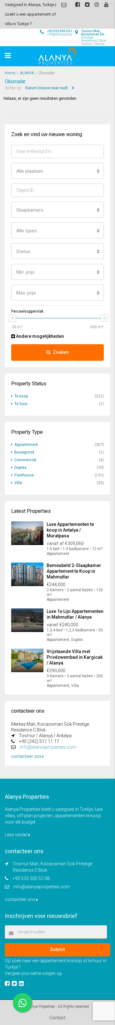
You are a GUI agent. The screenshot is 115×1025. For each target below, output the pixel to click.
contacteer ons (26, 756)
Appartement (26, 444)
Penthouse (24, 475)
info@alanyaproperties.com (48, 747)
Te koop (21, 396)
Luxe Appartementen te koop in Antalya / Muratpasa (70, 530)
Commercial (25, 460)
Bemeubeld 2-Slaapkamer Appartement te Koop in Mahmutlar (74, 571)
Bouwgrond (24, 452)
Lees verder (16, 834)
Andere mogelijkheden (39, 336)
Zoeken (61, 352)
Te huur (20, 404)
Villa (18, 483)
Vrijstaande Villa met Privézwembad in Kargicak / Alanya (75, 657)
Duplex (20, 467)
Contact (57, 1017)
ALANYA (27, 73)
